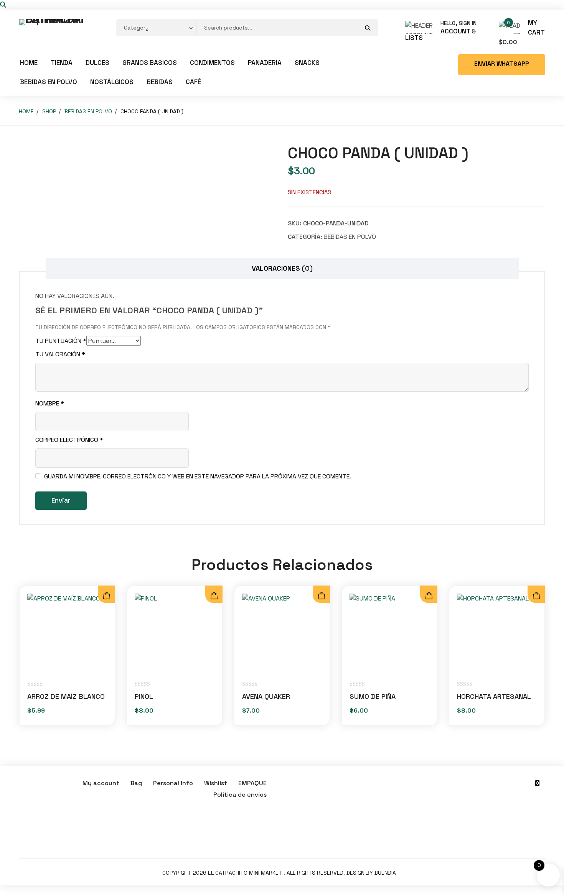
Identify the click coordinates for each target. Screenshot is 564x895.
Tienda (62, 62)
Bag (136, 783)
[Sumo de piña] (389, 633)
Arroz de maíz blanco (66, 696)
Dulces (97, 62)
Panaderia (265, 62)
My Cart (536, 27)
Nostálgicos (112, 82)
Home (29, 62)
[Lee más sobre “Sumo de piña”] (429, 596)
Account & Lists (440, 34)
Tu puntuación (60, 341)
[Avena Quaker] (282, 633)
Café (193, 82)
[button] (106, 596)
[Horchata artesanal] (496, 633)
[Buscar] (3, 5)
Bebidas (160, 82)
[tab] (282, 268)
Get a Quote (501, 64)
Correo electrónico (69, 440)
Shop (49, 111)
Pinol (144, 696)
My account (100, 783)
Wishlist (215, 783)
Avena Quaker (266, 696)
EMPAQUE (252, 783)
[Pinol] (174, 633)
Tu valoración (60, 354)
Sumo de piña (373, 696)
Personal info (173, 783)
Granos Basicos (149, 62)
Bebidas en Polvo (48, 82)
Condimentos (212, 62)
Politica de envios (240, 795)
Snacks (307, 62)
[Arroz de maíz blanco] (67, 633)
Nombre (49, 403)
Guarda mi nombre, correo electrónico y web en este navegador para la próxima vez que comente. (197, 476)
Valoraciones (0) (282, 268)
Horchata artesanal (494, 696)
